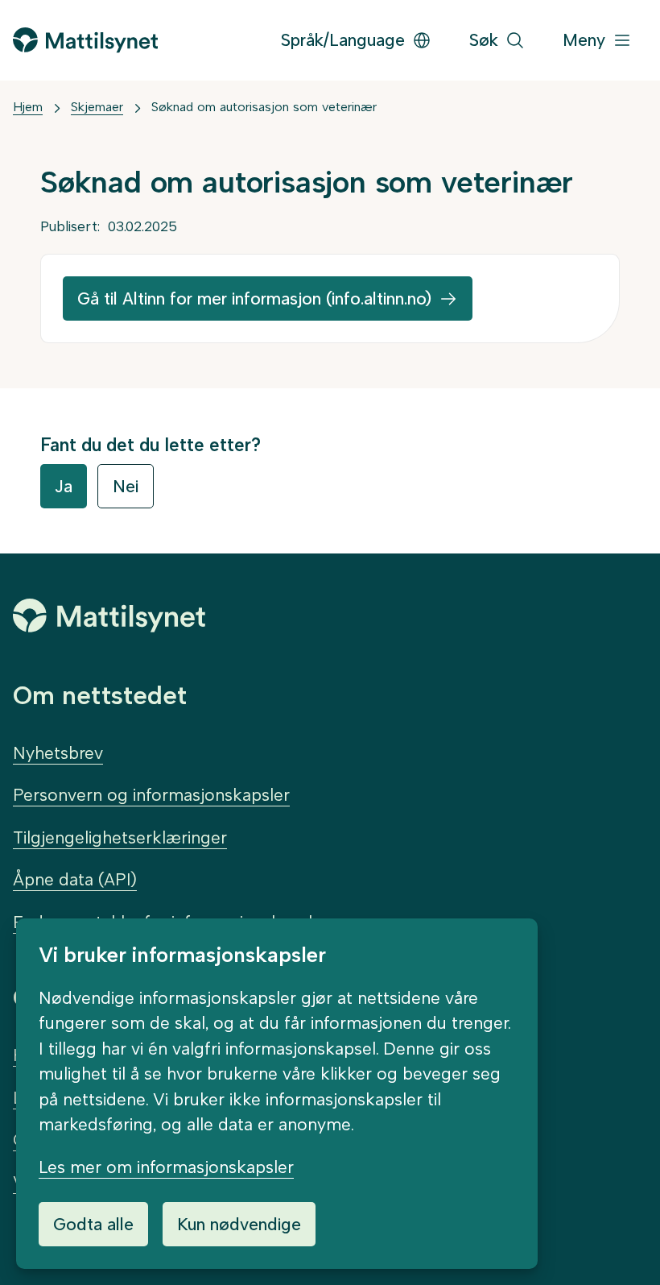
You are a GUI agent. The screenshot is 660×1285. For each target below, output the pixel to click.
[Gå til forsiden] (85, 39)
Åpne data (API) (75, 879)
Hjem (28, 106)
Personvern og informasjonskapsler (151, 795)
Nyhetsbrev (58, 753)
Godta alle (93, 1224)
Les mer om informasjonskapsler (166, 1167)
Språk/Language (343, 40)
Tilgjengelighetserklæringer (120, 837)
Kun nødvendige (239, 1224)
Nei (125, 486)
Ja (63, 486)
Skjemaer (97, 106)
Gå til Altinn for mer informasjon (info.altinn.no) (254, 298)
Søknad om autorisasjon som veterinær (264, 106)
